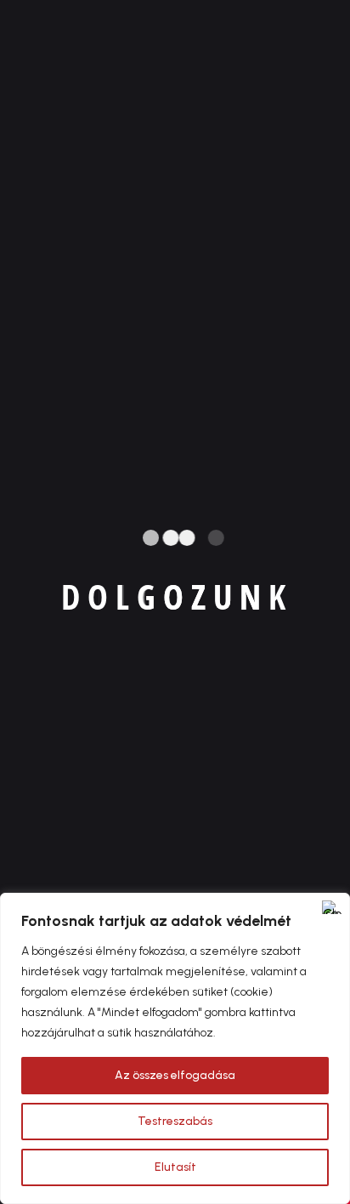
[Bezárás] (332, 907)
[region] (175, 1048)
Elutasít (175, 1167)
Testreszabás (175, 1121)
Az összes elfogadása (175, 1075)
